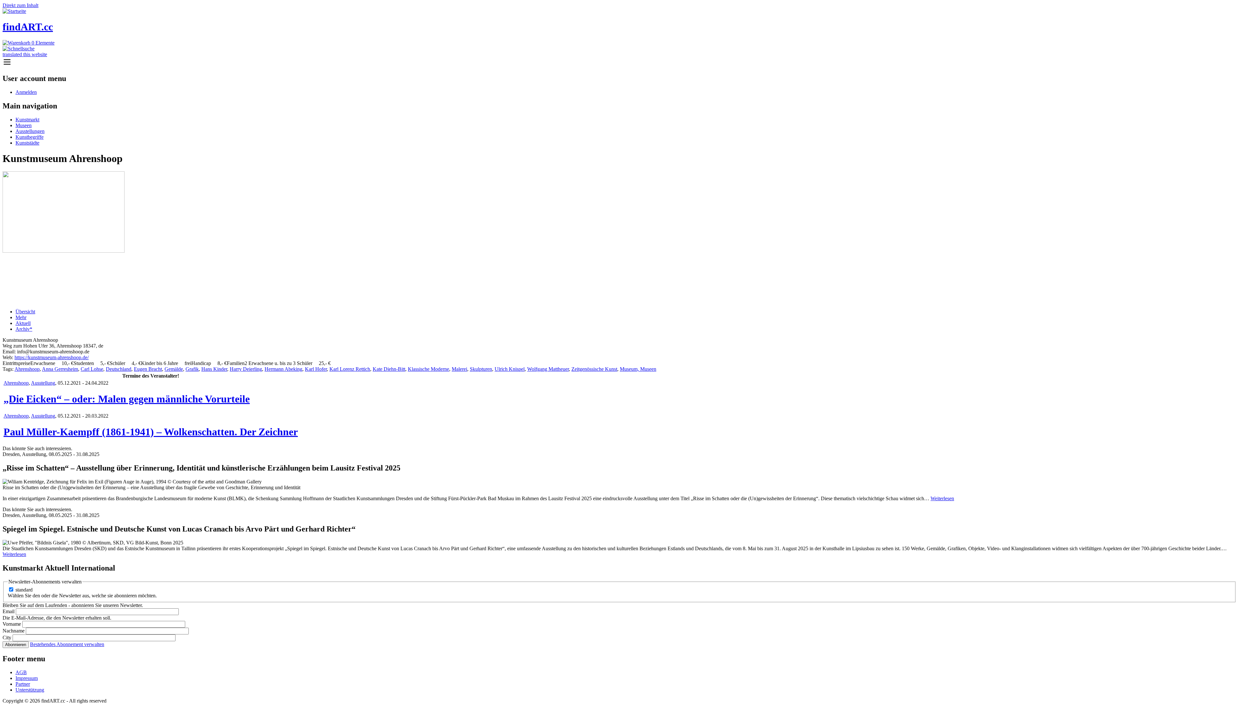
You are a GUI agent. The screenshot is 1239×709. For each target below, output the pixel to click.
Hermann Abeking (283, 369)
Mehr (20, 317)
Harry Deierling (246, 369)
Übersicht (25, 311)
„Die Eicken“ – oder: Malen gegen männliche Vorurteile (127, 399)
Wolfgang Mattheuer (548, 369)
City (7, 637)
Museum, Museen (638, 369)
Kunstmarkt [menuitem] (27, 119)
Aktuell (23, 323)
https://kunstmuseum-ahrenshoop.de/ (52, 357)
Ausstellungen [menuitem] (30, 131)
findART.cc (28, 27)
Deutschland (118, 369)
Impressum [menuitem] (26, 678)
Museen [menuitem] (23, 125)
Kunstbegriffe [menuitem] (29, 137)
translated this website (25, 54)
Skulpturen (481, 369)
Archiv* (23, 329)
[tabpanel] (619, 351)
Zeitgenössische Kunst (594, 369)
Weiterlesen (942, 498)
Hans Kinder (214, 369)
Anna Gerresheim (60, 369)
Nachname (14, 630)
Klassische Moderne (428, 369)
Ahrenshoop (27, 369)
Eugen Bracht (148, 369)
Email (9, 611)
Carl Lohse (92, 369)
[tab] (625, 312)
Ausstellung (43, 383)
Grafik (192, 369)
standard (24, 590)
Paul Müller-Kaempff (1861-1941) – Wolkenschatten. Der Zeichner (151, 432)
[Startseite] (14, 11)
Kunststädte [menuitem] (27, 143)
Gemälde (174, 369)
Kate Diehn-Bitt (389, 369)
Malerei (459, 369)
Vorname (12, 624)
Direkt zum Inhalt (20, 5)
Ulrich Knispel (510, 369)
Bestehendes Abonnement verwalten (67, 644)
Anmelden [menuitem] (26, 92)
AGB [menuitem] (21, 672)
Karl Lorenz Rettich (349, 369)
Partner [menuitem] (22, 684)
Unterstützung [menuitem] (29, 690)
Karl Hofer (316, 369)
